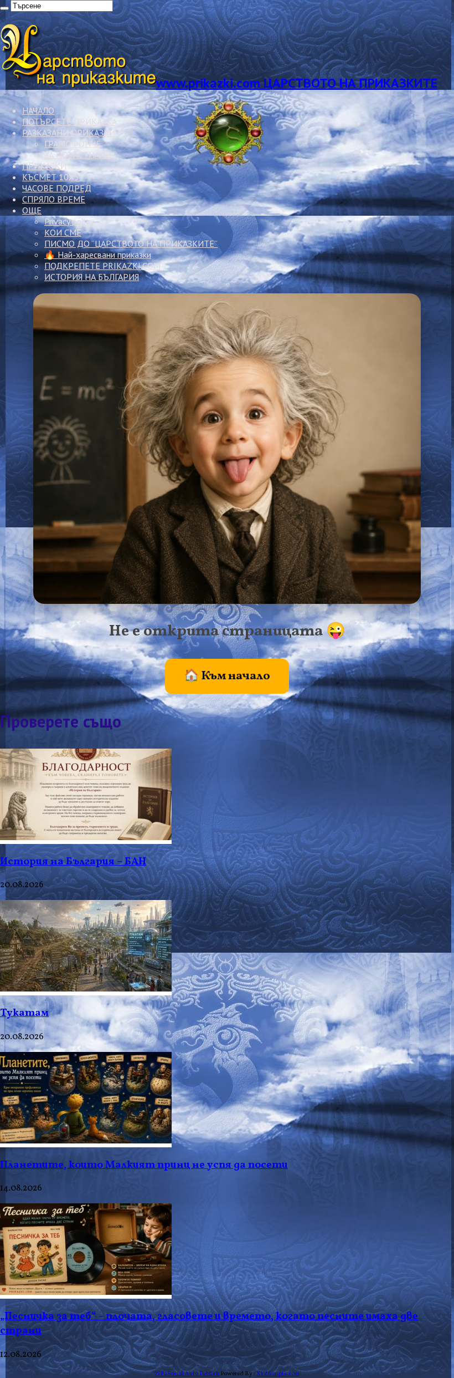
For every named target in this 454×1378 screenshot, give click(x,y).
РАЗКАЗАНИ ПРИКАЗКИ (68, 132)
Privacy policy (69, 221)
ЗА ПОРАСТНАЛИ (77, 154)
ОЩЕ (32, 210)
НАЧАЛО (38, 110)
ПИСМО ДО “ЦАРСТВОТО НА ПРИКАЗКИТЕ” (131, 243)
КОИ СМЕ (62, 232)
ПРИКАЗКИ (44, 165)
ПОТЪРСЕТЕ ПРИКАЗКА (69, 121)
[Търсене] (4, 8)
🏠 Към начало (227, 676)
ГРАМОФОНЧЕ (72, 143)
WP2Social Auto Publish (186, 1374)
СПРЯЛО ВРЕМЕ (53, 199)
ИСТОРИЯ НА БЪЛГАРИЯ (91, 276)
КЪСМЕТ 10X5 (50, 176)
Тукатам (24, 1013)
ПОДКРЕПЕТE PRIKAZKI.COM (102, 265)
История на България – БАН (73, 862)
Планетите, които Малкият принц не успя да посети (144, 1165)
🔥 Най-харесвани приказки (97, 254)
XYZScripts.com (278, 1374)
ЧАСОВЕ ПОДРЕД (56, 188)
